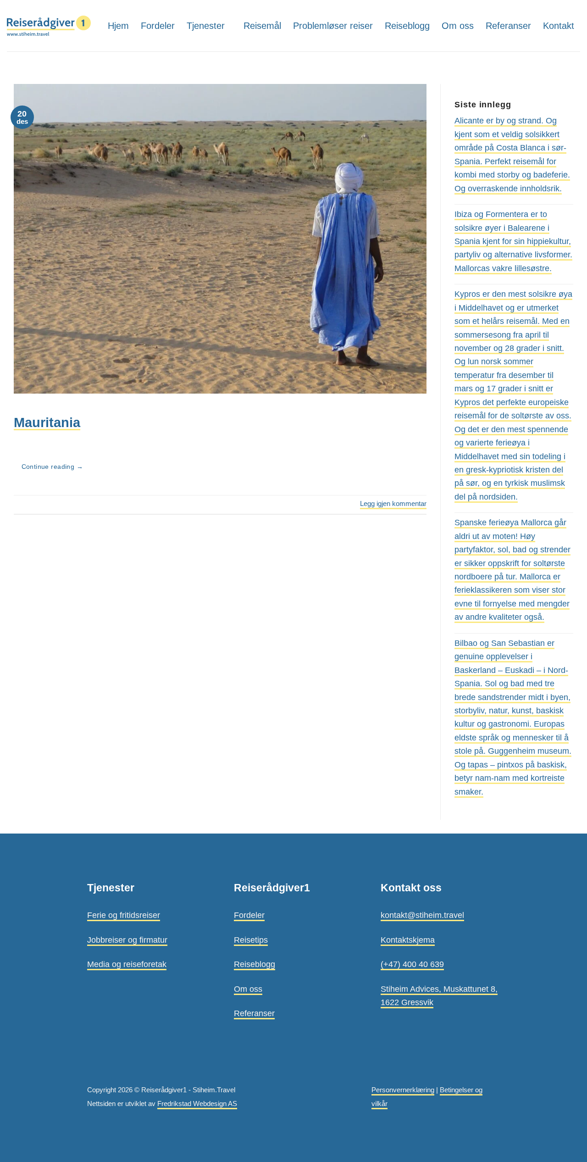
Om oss (458, 26)
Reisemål (262, 26)
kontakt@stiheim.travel (422, 915)
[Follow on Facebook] (573, 60)
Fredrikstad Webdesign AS (197, 1103)
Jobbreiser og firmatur (127, 940)
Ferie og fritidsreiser (123, 915)
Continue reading (52, 466)
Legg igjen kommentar (393, 503)
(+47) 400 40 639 (412, 964)
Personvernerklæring (402, 1090)
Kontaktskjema (408, 940)
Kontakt (558, 26)
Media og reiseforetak (126, 964)
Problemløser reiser (333, 26)
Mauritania (47, 422)
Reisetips (251, 940)
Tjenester (206, 26)
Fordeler (158, 26)
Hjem (118, 26)
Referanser (508, 26)
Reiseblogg (407, 26)
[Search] (556, 60)
